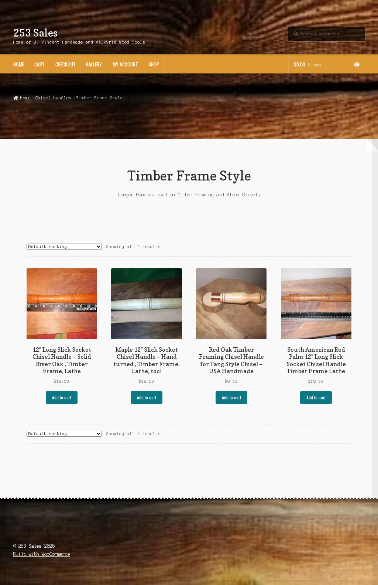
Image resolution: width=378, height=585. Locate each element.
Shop (153, 64)
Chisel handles (53, 98)
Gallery (94, 64)
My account (125, 64)
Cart (39, 64)
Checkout (65, 64)
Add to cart (61, 397)
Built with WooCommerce (41, 554)
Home (18, 64)
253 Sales (35, 33)
